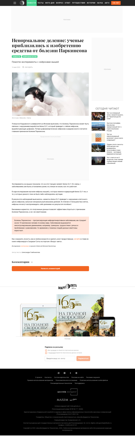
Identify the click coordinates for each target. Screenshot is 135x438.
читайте (77, 239)
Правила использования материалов (40, 380)
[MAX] (58, 373)
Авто (107, 3)
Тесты (41, 3)
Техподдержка (80, 383)
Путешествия (78, 3)
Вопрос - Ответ (63, 3)
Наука (100, 3)
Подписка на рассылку (54, 347)
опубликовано (25, 246)
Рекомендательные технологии (61, 383)
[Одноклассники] (70, 373)
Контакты (48, 377)
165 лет (115, 3)
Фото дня (49, 3)
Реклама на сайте (77, 377)
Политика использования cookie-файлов (94, 380)
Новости (31, 3)
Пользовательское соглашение (66, 380)
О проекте (38, 377)
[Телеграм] (76, 373)
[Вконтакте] (64, 373)
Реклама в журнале (93, 377)
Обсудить (29, 67)
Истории (91, 3)
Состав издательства (61, 377)
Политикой (52, 353)
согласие (53, 350)
